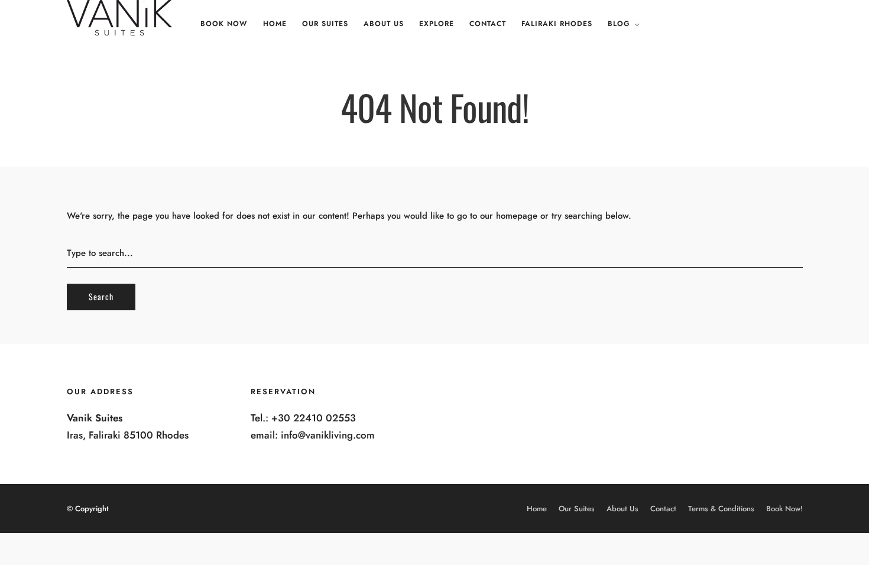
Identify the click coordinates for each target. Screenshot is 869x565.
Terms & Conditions (721, 508)
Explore (436, 23)
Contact (487, 23)
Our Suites (325, 23)
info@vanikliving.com (328, 435)
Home (275, 23)
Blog (619, 23)
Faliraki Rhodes (556, 23)
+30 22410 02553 (313, 418)
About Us (384, 23)
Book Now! (784, 508)
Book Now (224, 23)
